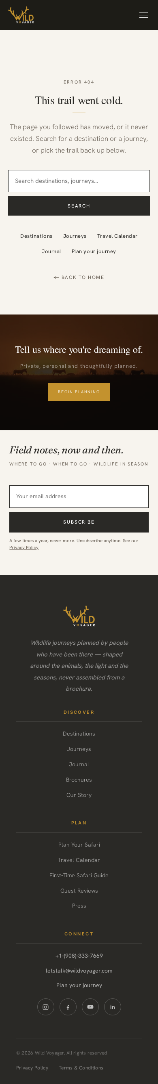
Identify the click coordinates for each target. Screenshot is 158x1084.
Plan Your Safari (79, 844)
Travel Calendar (117, 236)
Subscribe (79, 522)
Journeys (75, 236)
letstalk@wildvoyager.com (79, 970)
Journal (51, 251)
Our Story (79, 795)
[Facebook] (68, 1006)
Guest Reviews (79, 890)
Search (79, 206)
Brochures (79, 779)
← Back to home (79, 277)
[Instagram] (45, 1006)
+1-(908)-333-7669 (79, 955)
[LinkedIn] (112, 1006)
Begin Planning (79, 391)
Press (79, 905)
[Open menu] (144, 15)
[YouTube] (90, 1006)
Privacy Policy (23, 547)
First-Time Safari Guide (79, 875)
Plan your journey (94, 251)
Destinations (36, 236)
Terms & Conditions (81, 1068)
